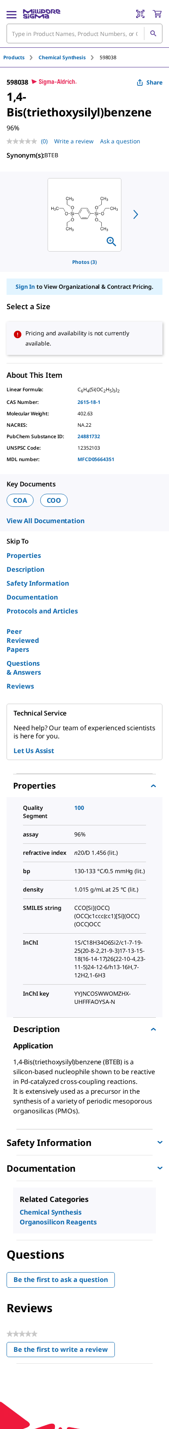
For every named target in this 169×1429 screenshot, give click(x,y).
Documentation (32, 597)
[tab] (21, 57)
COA (20, 500)
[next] (135, 214)
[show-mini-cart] (157, 14)
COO (54, 500)
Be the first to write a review (64, 1351)
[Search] (153, 33)
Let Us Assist (34, 751)
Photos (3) (84, 262)
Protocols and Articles (42, 610)
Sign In (25, 286)
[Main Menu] (11, 14)
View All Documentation (45, 521)
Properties (24, 555)
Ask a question (120, 141)
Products (14, 57)
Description (25, 569)
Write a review (74, 141)
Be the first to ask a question (61, 1279)
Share (154, 82)
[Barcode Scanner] (140, 14)
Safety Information (38, 583)
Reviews (20, 686)
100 (79, 807)
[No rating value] (24, 141)
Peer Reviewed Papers (23, 640)
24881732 (89, 436)
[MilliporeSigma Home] (41, 14)
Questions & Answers (24, 668)
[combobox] (84, 33)
